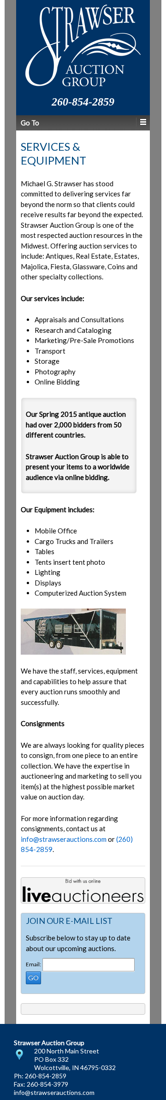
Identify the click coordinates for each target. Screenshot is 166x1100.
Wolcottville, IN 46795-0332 (75, 1067)
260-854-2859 (45, 1076)
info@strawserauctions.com (64, 839)
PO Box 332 (51, 1059)
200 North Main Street (66, 1051)
